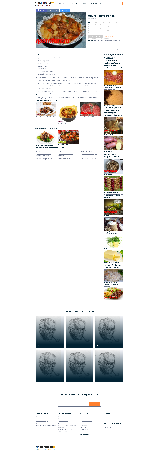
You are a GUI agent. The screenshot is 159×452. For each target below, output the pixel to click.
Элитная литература (42, 421)
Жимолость (62, 427)
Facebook (41, 10)
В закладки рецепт (110, 36)
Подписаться (94, 404)
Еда (72, 3)
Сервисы (101, 3)
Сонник (84, 427)
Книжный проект (41, 423)
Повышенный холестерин (66, 429)
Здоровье (84, 3)
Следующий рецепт (116, 50)
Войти (119, 3)
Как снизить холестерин (65, 431)
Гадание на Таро (86, 429)
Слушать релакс (41, 419)
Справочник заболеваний (89, 423)
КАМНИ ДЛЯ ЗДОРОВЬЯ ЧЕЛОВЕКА (68, 423)
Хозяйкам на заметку (87, 421)
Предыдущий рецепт (42, 50)
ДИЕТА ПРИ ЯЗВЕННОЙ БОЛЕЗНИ (68, 425)
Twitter (65, 10)
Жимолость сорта (63, 421)
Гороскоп (84, 425)
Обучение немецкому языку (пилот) (46, 425)
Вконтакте (54, 10)
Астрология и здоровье (65, 416)
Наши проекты (63, 3)
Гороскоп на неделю (42, 416)
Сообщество (93, 3)
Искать (83, 416)
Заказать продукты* (95, 36)
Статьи (77, 3)
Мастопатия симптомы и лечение (68, 419)
